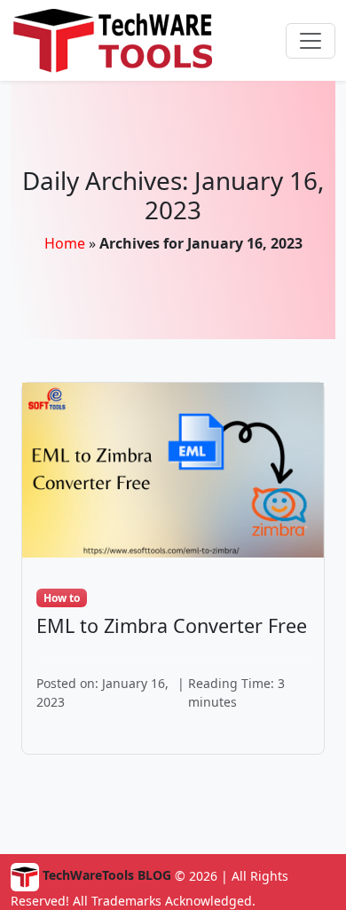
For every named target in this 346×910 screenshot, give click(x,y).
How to (61, 597)
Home (64, 243)
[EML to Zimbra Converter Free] (173, 469)
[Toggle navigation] (310, 41)
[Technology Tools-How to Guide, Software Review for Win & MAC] (126, 40)
